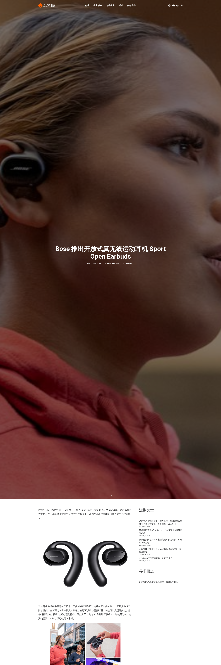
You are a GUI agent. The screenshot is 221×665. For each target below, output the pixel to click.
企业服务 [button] (97, 5)
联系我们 (174, 582)
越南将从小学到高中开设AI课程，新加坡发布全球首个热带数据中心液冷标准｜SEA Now (160, 522)
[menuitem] (87, 5)
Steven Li (130, 263)
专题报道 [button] (110, 5)
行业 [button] (87, 5)
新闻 (117, 263)
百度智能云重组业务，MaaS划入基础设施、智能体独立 (160, 550)
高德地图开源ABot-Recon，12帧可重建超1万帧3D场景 (160, 532)
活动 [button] (121, 5)
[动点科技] (46, 5)
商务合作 (131, 5)
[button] (169, 5)
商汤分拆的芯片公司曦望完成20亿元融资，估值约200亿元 (160, 541)
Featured (111, 263)
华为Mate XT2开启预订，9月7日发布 (156, 558)
